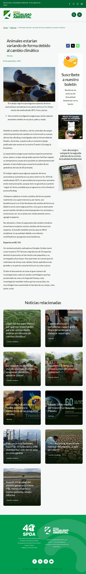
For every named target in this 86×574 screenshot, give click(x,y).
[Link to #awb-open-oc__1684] (79, 14)
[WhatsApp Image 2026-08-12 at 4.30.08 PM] (70, 164)
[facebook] (69, 4)
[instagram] (77, 4)
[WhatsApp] (77, 45)
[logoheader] (17, 11)
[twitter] (73, 4)
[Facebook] (68, 45)
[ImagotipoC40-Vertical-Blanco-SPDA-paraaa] (29, 525)
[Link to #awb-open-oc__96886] (74, 14)
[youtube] (82, 4)
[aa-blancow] (57, 527)
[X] (72, 45)
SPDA (36, 569)
